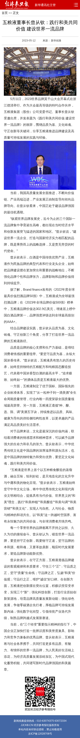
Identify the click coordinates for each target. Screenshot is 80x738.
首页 (5, 13)
